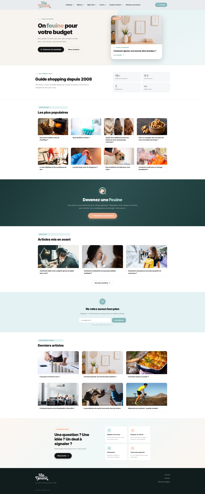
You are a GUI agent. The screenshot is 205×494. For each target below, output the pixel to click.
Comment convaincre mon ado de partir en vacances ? (144, 272)
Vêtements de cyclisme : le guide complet (143, 408)
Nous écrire (61, 456)
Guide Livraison (115, 5)
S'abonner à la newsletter (52, 49)
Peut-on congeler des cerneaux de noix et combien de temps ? (151, 139)
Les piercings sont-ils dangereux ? (85, 167)
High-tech (91, 5)
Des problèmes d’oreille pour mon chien (118, 168)
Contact (167, 478)
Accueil (167, 474)
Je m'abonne (119, 320)
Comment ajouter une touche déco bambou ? (100, 377)
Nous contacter (73, 49)
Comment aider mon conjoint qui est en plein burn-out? (57, 272)
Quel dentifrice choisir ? (81, 137)
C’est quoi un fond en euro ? (50, 377)
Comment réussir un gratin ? (138, 377)
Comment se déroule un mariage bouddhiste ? (150, 168)
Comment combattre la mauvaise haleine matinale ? (100, 272)
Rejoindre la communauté (104, 216)
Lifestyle (69, 5)
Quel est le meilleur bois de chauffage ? (49, 139)
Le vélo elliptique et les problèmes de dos (53, 168)
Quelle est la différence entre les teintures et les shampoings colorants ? (117, 140)
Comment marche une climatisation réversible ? (57, 408)
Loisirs (102, 5)
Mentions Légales (164, 482)
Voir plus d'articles (101, 283)
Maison (79, 5)
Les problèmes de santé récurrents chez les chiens (102, 408)
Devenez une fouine (133, 5)
